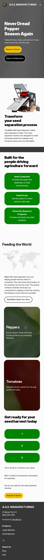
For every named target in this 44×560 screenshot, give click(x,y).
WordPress (16, 520)
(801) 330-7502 (8, 515)
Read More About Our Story (18, 299)
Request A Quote (13, 49)
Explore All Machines (14, 58)
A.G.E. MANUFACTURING (23, 4)
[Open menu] (40, 4)
